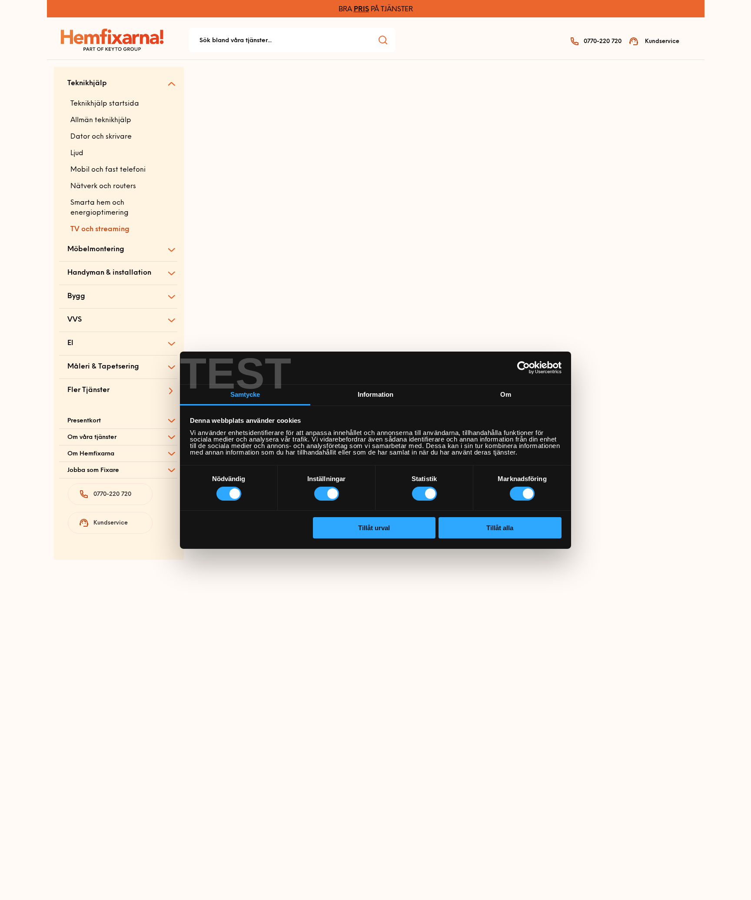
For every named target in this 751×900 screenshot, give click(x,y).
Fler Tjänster (88, 390)
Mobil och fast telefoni (108, 169)
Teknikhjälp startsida (104, 103)
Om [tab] (505, 394)
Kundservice (662, 41)
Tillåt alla (499, 527)
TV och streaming (100, 229)
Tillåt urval (374, 527)
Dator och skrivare (101, 136)
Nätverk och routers (103, 186)
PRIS (361, 9)
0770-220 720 (602, 41)
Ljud (76, 153)
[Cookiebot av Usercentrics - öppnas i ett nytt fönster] (523, 367)
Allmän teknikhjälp (100, 120)
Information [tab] (375, 394)
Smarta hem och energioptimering (99, 207)
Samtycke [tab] (245, 394)
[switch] (326, 494)
